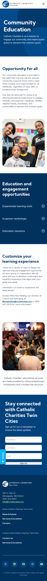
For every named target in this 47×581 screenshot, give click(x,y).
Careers (6, 523)
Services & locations (12, 519)
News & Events (9, 514)
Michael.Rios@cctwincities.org (17, 301)
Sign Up (23, 463)
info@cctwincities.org (13, 502)
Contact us (7, 538)
